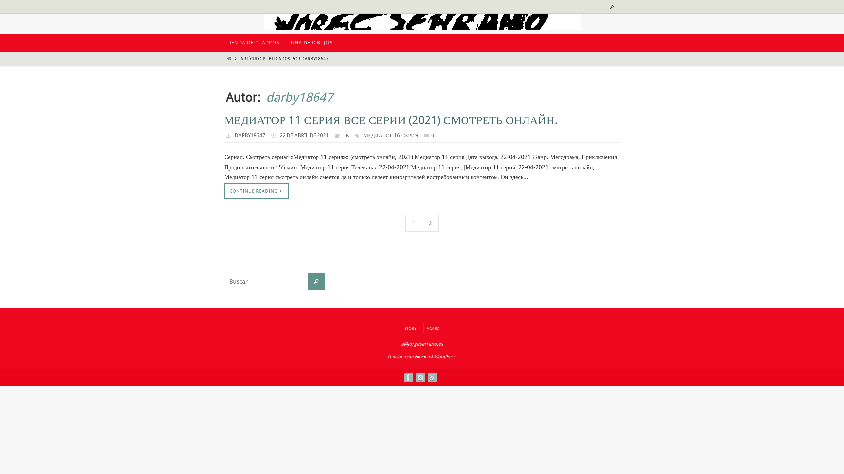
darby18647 (299, 97)
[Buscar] (316, 281)
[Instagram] (420, 377)
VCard (433, 328)
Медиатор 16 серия (391, 135)
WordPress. (445, 357)
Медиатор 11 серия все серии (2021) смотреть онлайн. (391, 119)
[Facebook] (408, 377)
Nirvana (422, 357)
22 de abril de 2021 (304, 135)
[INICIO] (229, 58)
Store (411, 328)
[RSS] (432, 377)
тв (345, 135)
